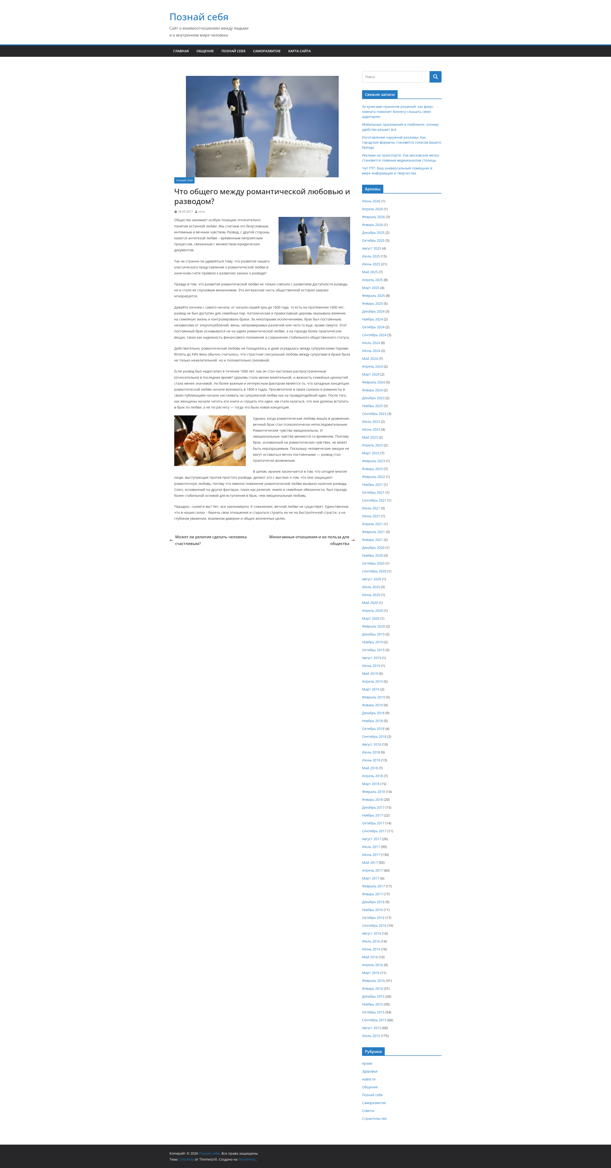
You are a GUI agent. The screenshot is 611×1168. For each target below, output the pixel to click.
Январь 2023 (372, 468)
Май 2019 (370, 673)
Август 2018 (371, 744)
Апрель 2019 (372, 681)
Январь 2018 (372, 799)
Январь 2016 (372, 988)
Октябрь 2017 (373, 823)
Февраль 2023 (373, 461)
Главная (181, 51)
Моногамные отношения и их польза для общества (309, 540)
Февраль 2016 (373, 980)
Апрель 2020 (372, 610)
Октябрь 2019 (373, 650)
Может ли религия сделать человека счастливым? (211, 540)
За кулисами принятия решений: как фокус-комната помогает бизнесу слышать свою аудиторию (398, 111)
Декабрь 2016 (373, 902)
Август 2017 (371, 839)
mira (202, 212)
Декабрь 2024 (373, 311)
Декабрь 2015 (373, 996)
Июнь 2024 (371, 350)
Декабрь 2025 (373, 232)
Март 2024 (370, 374)
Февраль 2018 (373, 791)
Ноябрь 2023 (372, 405)
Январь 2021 (372, 539)
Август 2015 (371, 1028)
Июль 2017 (371, 846)
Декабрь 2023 (373, 398)
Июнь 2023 (371, 429)
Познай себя (199, 16)
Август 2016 (371, 933)
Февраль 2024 (373, 382)
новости (368, 1079)
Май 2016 (370, 957)
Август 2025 (371, 248)
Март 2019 (370, 689)
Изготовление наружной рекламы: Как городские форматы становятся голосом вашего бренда (401, 142)
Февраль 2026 (373, 217)
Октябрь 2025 (373, 240)
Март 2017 (370, 878)
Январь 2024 (372, 390)
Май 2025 (370, 272)
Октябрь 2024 (373, 327)
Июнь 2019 (371, 665)
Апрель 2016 (372, 965)
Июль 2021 (371, 508)
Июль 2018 (371, 752)
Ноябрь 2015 (372, 1004)
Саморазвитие (267, 51)
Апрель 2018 (372, 776)
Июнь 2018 (371, 760)
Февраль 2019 (373, 697)
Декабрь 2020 (373, 547)
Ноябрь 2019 (372, 642)
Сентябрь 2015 (374, 1020)
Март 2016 (370, 972)
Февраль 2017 (373, 886)
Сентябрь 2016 (374, 925)
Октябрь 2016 (373, 917)
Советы (368, 1110)
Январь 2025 (372, 303)
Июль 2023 (371, 421)
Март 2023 (370, 453)
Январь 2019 (372, 705)
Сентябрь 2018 (374, 736)
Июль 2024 (371, 342)
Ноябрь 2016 (372, 909)
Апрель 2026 (372, 209)
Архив (367, 1063)
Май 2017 (370, 862)
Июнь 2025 (371, 264)
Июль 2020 (371, 587)
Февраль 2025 (373, 295)
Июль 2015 (371, 1035)
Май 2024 (370, 358)
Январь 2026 (372, 224)
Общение (205, 51)
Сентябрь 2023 (374, 413)
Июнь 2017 (371, 854)
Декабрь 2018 (373, 713)
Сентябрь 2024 (374, 335)
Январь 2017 (372, 894)
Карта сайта (299, 51)
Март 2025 (370, 287)
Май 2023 (370, 437)
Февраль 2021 (373, 531)
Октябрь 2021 (373, 492)
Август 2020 (371, 579)
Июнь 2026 (371, 201)
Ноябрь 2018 (372, 720)
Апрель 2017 (372, 870)
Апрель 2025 (372, 280)
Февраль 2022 (373, 476)
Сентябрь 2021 (374, 500)
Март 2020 (370, 618)
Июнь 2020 (371, 594)
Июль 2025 (371, 256)
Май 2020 (370, 602)
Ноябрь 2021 (372, 484)
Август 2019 (371, 657)
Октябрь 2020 (373, 563)
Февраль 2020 (373, 626)
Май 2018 (370, 768)
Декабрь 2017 (373, 807)
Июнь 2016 (371, 949)
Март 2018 (370, 783)
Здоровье (370, 1071)
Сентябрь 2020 (374, 571)
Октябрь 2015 (373, 1012)
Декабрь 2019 (373, 634)
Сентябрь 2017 (374, 831)
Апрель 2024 (372, 366)
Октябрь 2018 (373, 728)
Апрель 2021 (372, 524)
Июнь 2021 (371, 516)
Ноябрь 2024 (372, 319)
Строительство (374, 1118)
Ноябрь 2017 (372, 815)
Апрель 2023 (372, 445)
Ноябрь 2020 (372, 555)
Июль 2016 (371, 941)
